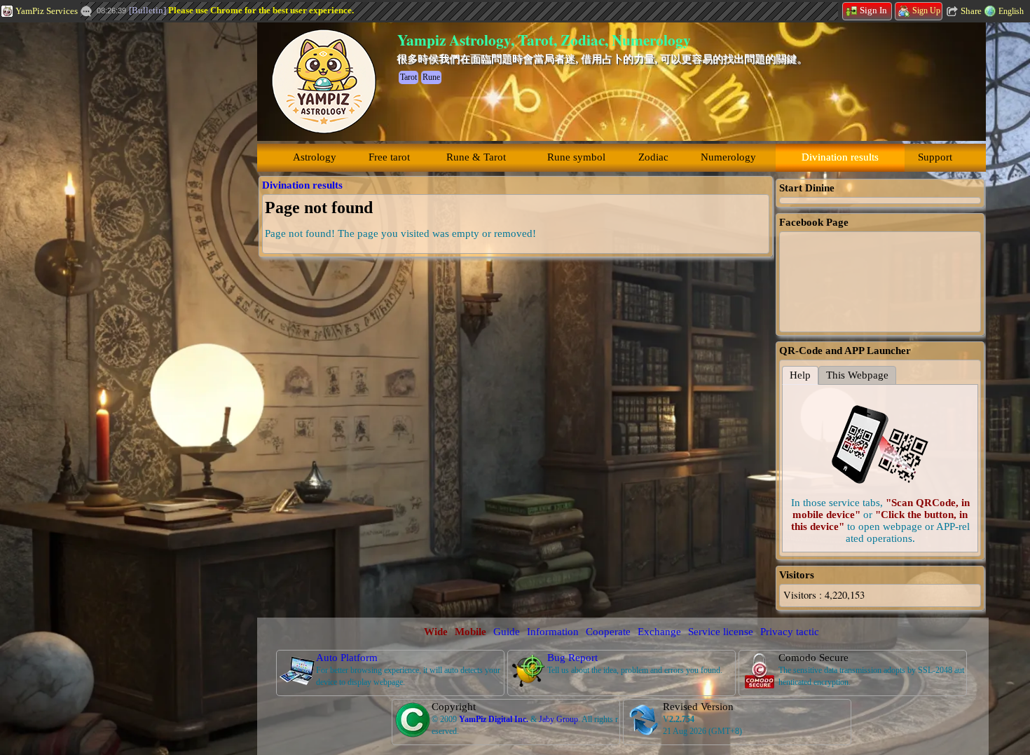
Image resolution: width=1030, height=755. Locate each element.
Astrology (314, 157)
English (1011, 11)
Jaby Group (558, 719)
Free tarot (389, 157)
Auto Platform (347, 657)
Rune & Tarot (476, 157)
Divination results (840, 157)
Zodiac (653, 157)
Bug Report (572, 657)
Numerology (728, 157)
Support (935, 157)
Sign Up (926, 10)
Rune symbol (576, 157)
